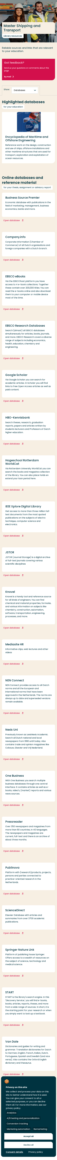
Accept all (28, 1136)
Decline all (29, 1145)
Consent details (14, 1152)
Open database (24, 220)
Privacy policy (35, 1152)
